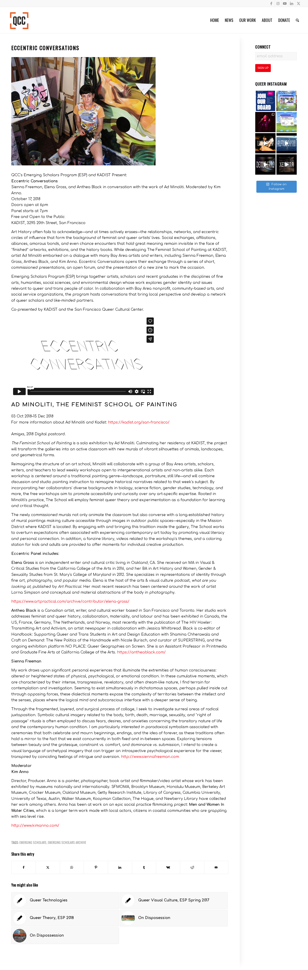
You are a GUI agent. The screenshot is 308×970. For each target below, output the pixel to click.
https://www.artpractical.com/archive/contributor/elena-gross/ (70, 602)
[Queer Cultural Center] (19, 20)
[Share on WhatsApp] (72, 867)
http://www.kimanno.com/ (35, 826)
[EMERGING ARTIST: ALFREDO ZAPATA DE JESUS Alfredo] (286, 143)
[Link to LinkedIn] (291, 3)
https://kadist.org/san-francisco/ (139, 422)
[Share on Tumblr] (144, 867)
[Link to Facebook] (271, 3)
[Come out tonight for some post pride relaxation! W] (286, 101)
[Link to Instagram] (278, 3)
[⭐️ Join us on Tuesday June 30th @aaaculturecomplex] (286, 122)
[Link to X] (298, 3)
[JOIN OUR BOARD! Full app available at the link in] (265, 101)
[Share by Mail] (216, 867)
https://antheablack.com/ (141, 652)
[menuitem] (214, 20)
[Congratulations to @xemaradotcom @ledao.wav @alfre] (265, 122)
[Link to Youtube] (285, 3)
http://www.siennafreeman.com (150, 757)
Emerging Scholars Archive (67, 842)
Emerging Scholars (32, 842)
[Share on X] (48, 867)
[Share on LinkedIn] (120, 867)
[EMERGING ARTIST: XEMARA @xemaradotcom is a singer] (286, 164)
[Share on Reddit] (192, 867)
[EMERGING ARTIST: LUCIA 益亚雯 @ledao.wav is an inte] (265, 143)
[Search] (297, 20)
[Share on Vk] (168, 867)
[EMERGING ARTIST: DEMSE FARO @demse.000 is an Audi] (265, 164)
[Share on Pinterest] (96, 867)
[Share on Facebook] (23, 867)
